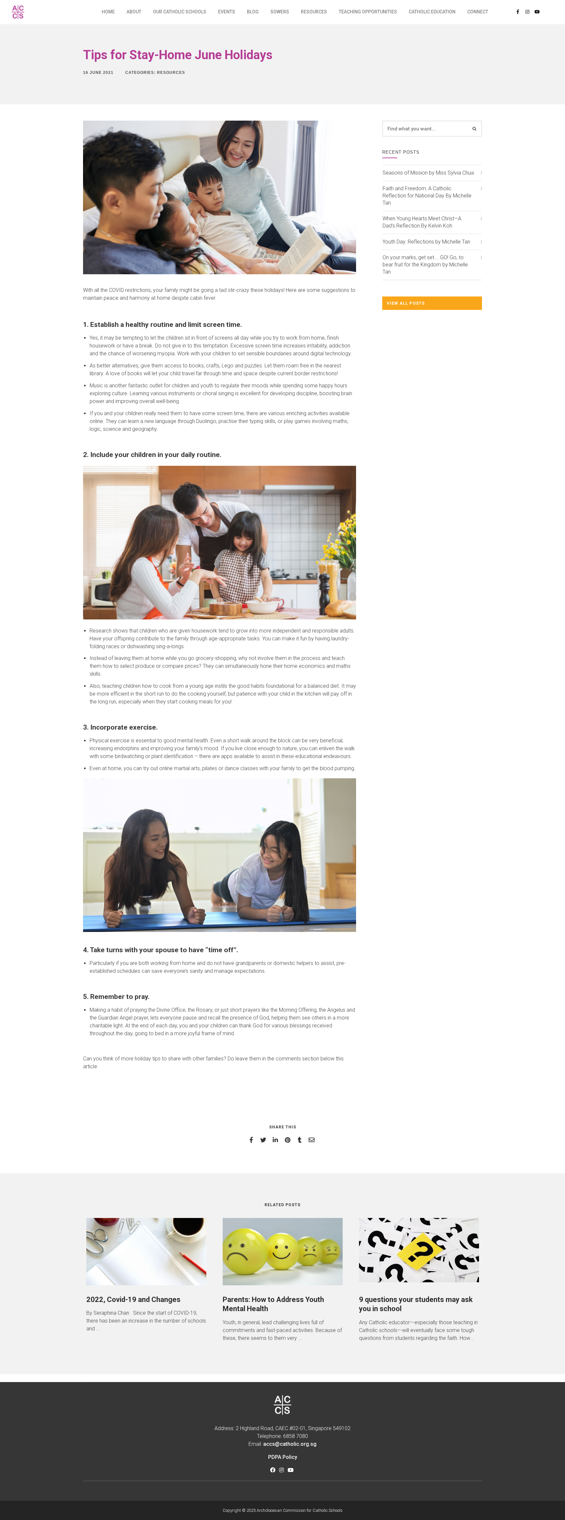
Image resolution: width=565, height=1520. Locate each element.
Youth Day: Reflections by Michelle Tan (426, 242)
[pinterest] (288, 1140)
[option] (146, 1275)
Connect (477, 11)
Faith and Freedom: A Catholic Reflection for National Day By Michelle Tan (427, 195)
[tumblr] (301, 1140)
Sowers (279, 11)
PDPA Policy (282, 1457)
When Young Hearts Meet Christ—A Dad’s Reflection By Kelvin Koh (422, 222)
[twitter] (264, 1140)
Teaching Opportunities (368, 11)
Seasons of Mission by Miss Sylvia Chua (428, 173)
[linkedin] (276, 1140)
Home (108, 11)
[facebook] (252, 1140)
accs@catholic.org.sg (290, 1444)
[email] (313, 1140)
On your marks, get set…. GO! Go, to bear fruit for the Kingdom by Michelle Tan (425, 264)
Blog (253, 11)
